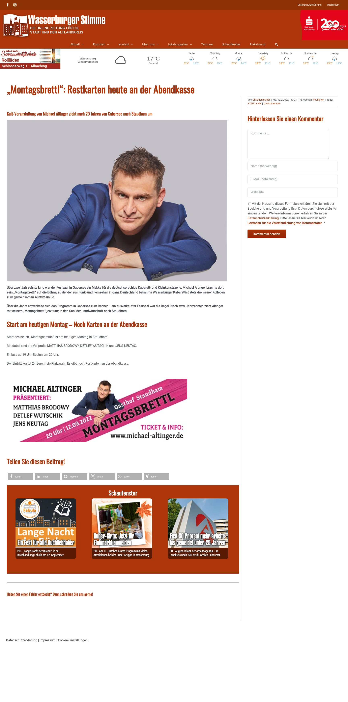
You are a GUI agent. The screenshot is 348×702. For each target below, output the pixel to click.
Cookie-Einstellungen (73, 640)
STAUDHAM (254, 103)
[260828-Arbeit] (198, 501)
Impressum (48, 640)
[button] (276, 44)
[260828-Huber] (122, 501)
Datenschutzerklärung (21, 640)
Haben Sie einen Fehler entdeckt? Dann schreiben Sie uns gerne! (50, 594)
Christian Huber (261, 99)
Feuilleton (318, 99)
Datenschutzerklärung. (264, 218)
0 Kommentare (272, 103)
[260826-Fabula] (46, 501)
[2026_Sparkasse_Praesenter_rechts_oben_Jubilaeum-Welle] (324, 11)
